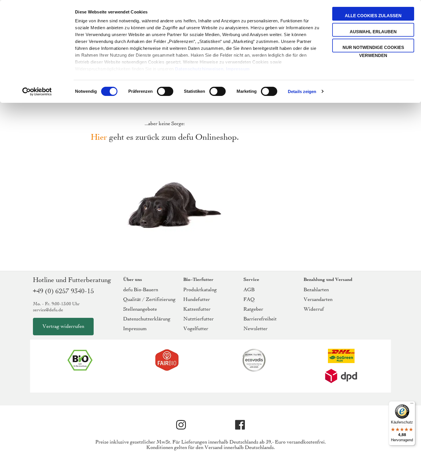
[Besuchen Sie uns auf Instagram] (181, 425)
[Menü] (411, 404)
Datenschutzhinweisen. (200, 68)
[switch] (165, 91)
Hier (99, 137)
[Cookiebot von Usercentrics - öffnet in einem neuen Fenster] (37, 91)
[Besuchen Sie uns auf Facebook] (240, 425)
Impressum (238, 68)
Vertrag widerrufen (63, 326)
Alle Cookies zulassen (373, 15)
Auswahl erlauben (373, 31)
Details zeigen (302, 91)
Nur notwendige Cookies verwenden (373, 48)
